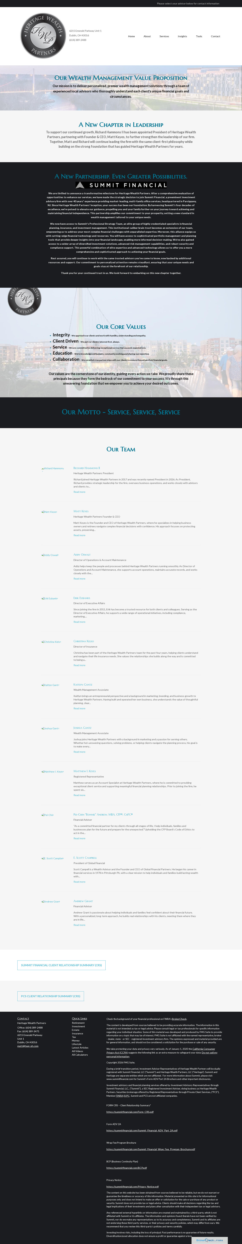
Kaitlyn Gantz (83, 684)
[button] (147, 36)
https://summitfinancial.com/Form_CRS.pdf (130, 1111)
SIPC (127, 1095)
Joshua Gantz (82, 727)
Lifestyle (76, 1044)
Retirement (78, 1022)
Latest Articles (80, 1047)
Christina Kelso (84, 641)
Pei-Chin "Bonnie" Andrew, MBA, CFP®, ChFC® (103, 814)
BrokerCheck (179, 1018)
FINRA (119, 1095)
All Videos (77, 1051)
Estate (75, 1029)
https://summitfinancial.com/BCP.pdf (126, 1167)
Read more (79, 491)
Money (76, 1040)
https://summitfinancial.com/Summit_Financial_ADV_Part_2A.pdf (142, 1130)
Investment (78, 1026)
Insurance (77, 1033)
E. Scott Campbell (85, 857)
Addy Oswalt (82, 554)
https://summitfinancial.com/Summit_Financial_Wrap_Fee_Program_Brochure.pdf (150, 1149)
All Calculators (80, 1054)
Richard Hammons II (87, 468)
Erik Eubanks (82, 598)
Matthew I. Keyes (85, 771)
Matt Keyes (81, 511)
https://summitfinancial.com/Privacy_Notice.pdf (132, 1186)
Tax (74, 1036)
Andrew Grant (83, 901)
